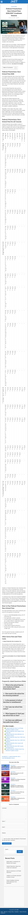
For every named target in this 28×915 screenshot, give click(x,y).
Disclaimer (16, 911)
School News (14, 6)
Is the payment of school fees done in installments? (12, 701)
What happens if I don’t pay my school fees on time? (13, 714)
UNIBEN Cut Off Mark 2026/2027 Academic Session (17, 780)
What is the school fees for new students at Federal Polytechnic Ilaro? (13, 687)
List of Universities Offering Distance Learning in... (17, 792)
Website (4, 833)
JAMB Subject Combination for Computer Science (17, 799)
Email (3, 827)
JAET (13, 1)
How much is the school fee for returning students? (13, 694)
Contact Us (3, 913)
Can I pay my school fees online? (12, 708)
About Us (6, 911)
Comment (4, 808)
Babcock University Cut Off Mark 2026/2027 (16, 773)
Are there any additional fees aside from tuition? (12, 721)
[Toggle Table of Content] (14, 68)
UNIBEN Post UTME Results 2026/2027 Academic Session (17, 786)
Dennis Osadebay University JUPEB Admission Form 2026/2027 (13, 882)
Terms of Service (22, 911)
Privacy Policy (11, 911)
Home (2, 911)
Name (4, 821)
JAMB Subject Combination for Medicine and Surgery (17, 767)
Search (6, 849)
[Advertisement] (14, 896)
